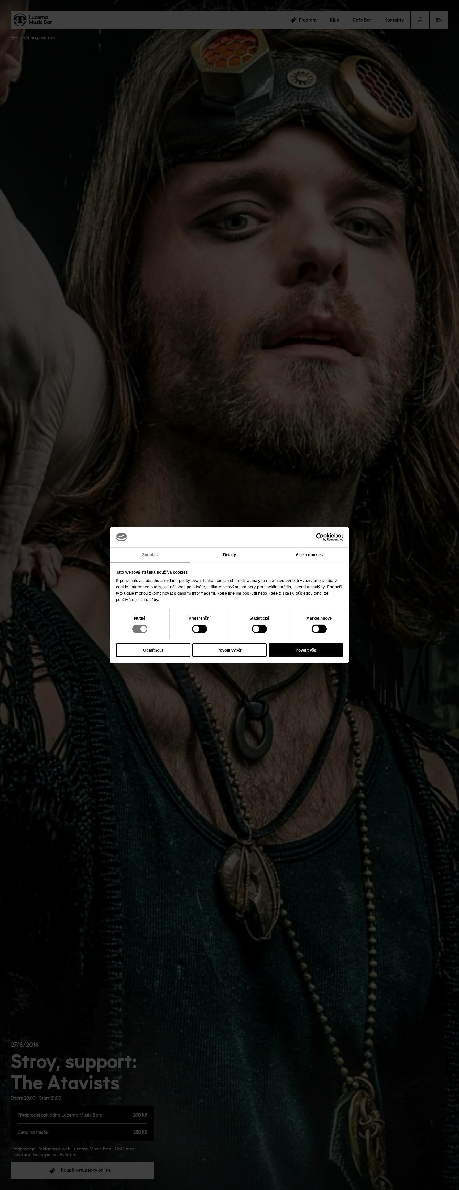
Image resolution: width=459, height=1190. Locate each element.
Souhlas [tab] (150, 554)
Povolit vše (306, 650)
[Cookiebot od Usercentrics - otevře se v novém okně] (320, 537)
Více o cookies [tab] (309, 554)
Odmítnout (153, 650)
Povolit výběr (229, 650)
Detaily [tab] (229, 554)
